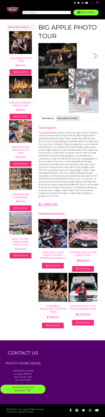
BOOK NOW (87, 12)
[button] (95, 56)
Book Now (53, 265)
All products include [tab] (67, 118)
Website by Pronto (26, 412)
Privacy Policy (11, 412)
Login (92, 3)
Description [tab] (48, 118)
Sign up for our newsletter (23, 389)
